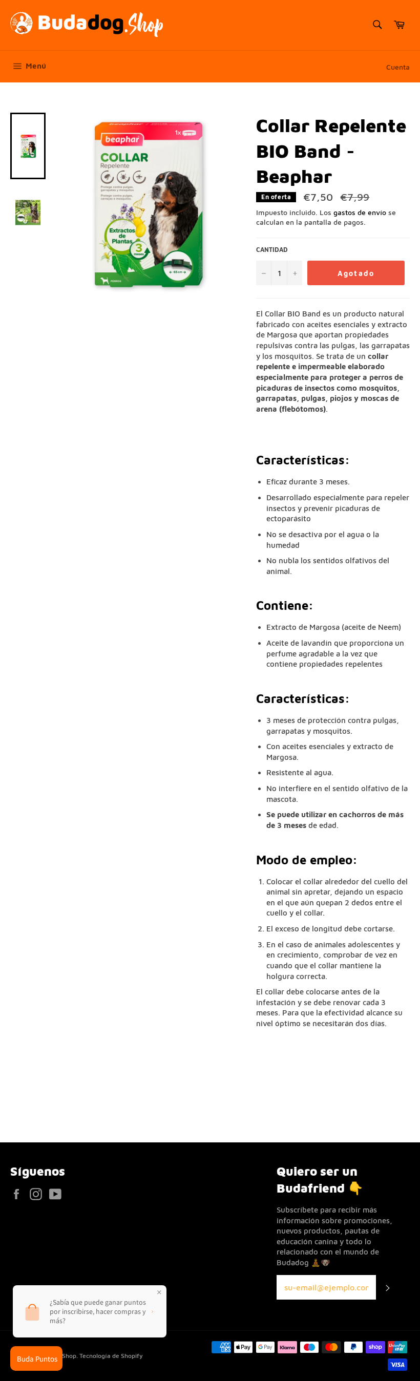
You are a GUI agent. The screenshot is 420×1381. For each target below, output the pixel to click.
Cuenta (398, 66)
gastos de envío (359, 212)
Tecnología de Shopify (111, 1355)
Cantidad (272, 249)
